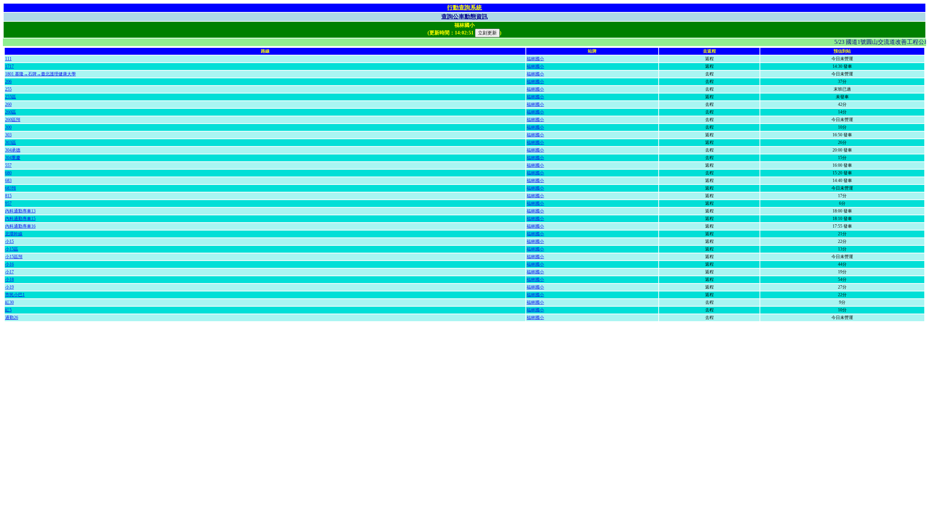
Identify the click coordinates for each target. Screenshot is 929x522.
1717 (9, 66)
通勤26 (11, 317)
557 (8, 165)
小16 (9, 264)
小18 (9, 279)
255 (8, 89)
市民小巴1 (15, 294)
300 (8, 127)
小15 (9, 241)
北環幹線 (13, 233)
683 (8, 180)
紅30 (9, 302)
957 (8, 203)
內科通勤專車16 (20, 226)
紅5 (8, 309)
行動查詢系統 (464, 7)
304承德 (12, 150)
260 (8, 104)
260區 (10, 112)
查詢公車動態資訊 (464, 16)
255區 (10, 96)
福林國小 (535, 58)
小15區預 (13, 256)
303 (8, 134)
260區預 (12, 119)
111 (8, 58)
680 (8, 172)
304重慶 (12, 157)
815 (8, 195)
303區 (10, 142)
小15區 (11, 249)
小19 (9, 287)
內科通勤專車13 (20, 211)
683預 (10, 188)
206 (8, 81)
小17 (9, 271)
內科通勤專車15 (20, 218)
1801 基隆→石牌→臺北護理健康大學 (40, 73)
